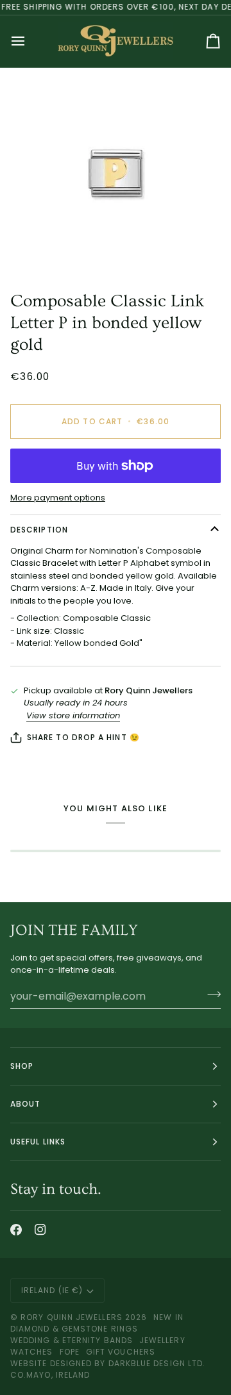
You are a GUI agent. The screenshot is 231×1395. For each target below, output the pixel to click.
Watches (31, 1351)
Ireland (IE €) (52, 1290)
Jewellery (162, 1340)
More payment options (57, 497)
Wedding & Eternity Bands (71, 1340)
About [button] (25, 1103)
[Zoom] (115, 174)
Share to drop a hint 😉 (83, 737)
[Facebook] (16, 1229)
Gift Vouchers (120, 1351)
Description (39, 529)
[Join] (210, 994)
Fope (70, 1351)
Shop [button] (21, 1066)
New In (168, 1317)
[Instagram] (40, 1229)
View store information (73, 715)
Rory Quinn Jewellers (72, 1317)
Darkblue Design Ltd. (157, 1363)
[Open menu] (29, 41)
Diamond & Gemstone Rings (74, 1328)
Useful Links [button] (37, 1141)
